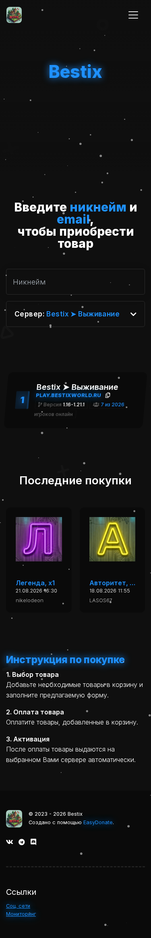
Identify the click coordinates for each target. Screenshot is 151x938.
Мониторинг (21, 914)
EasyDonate (98, 822)
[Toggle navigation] (133, 15)
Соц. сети (18, 906)
